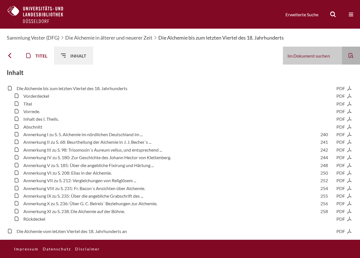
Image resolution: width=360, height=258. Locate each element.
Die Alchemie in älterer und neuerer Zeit (108, 38)
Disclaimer (87, 248)
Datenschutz (57, 248)
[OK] (333, 14)
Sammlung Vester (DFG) (33, 38)
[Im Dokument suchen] (351, 56)
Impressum (26, 248)
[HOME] (40, 14)
